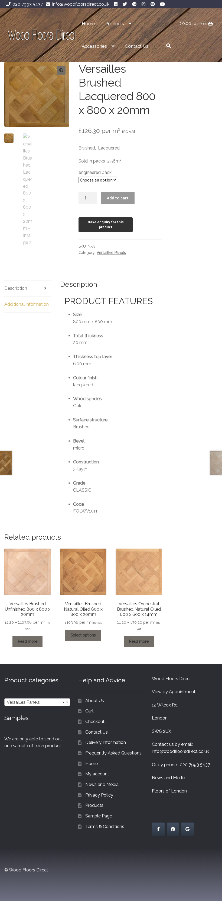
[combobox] (37, 702)
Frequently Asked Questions (113, 753)
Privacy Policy (99, 795)
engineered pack (95, 172)
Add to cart (118, 197)
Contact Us (136, 46)
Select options (83, 635)
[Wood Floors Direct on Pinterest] (172, 829)
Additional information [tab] (26, 304)
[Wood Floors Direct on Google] (187, 829)
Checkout (95, 721)
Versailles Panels (111, 252)
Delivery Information (105, 742)
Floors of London (169, 791)
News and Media (102, 784)
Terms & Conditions (104, 826)
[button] (61, 70)
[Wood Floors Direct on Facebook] (158, 829)
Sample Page (98, 816)
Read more (27, 641)
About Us (94, 700)
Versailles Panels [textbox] (35, 702)
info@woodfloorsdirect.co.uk (80, 4)
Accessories (94, 46)
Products (114, 23)
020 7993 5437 (27, 4)
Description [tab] (15, 288)
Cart (89, 711)
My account (97, 773)
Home (88, 23)
